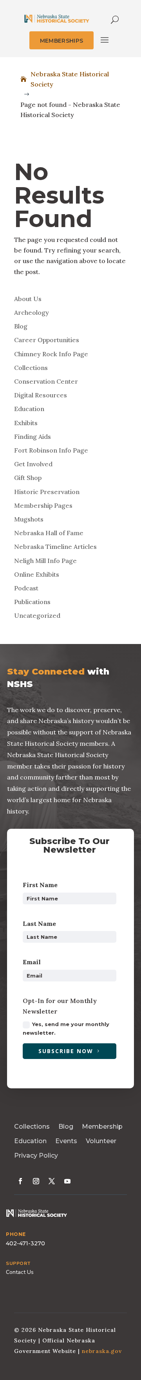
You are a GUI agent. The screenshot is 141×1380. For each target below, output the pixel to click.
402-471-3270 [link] (25, 1243)
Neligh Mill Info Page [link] (45, 561)
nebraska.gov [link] (102, 1351)
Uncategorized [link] (37, 615)
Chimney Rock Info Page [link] (51, 354)
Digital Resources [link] (40, 395)
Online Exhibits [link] (36, 574)
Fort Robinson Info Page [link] (51, 450)
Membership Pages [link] (43, 505)
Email (32, 962)
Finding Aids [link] (32, 436)
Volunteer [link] (101, 1141)
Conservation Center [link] (46, 381)
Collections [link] (31, 368)
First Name (40, 885)
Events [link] (66, 1141)
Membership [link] (102, 1126)
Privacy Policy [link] (36, 1155)
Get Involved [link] (33, 464)
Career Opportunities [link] (46, 340)
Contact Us (20, 1272)
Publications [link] (32, 602)
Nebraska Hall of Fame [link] (48, 533)
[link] (57, 18)
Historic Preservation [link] (47, 492)
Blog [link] (20, 326)
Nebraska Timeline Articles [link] (55, 546)
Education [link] (29, 409)
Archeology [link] (31, 312)
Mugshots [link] (28, 519)
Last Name (39, 923)
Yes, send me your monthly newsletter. (66, 1028)
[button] (105, 40)
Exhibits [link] (26, 423)
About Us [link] (28, 299)
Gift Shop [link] (28, 478)
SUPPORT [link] (18, 1263)
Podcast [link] (26, 588)
